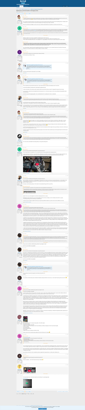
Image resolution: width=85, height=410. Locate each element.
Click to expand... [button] (45, 35)
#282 (67, 26)
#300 (67, 364)
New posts (17, 7)
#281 (67, 15)
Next (29, 13)
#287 (67, 110)
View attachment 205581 (27, 337)
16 (26, 13)
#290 (67, 175)
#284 (67, 63)
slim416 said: (25, 235)
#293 (67, 247)
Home (18, 6)
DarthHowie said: (26, 112)
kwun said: (25, 149)
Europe (21, 373)
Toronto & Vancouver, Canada (19, 105)
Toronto (21, 23)
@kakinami (29, 29)
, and (27, 389)
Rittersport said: (26, 366)
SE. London (20, 71)
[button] (28, 6)
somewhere (20, 257)
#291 (67, 204)
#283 (67, 50)
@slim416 (35, 30)
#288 (67, 134)
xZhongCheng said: (26, 186)
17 (27, 13)
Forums (21, 6)
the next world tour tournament (19, 61)
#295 (67, 276)
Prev (18, 13)
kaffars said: (25, 264)
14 (23, 13)
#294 (67, 262)
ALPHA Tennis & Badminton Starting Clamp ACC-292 (35, 64)
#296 (67, 286)
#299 (67, 354)
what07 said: (25, 28)
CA (21, 156)
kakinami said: (25, 288)
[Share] (66, 15)
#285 (67, 75)
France (21, 284)
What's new (26, 6)
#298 (67, 334)
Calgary (21, 295)
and (26, 173)
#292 (67, 233)
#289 (67, 147)
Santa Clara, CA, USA (19, 145)
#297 (67, 315)
